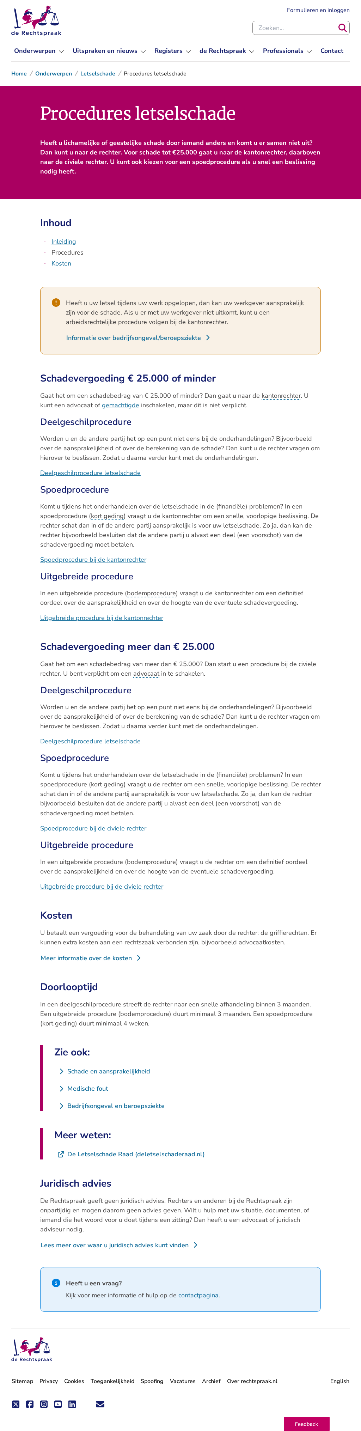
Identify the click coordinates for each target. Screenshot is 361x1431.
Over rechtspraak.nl (252, 1381)
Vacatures (183, 1381)
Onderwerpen (53, 74)
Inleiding (63, 241)
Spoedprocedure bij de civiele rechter (93, 828)
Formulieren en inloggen (318, 10)
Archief (211, 1381)
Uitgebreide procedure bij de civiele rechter (101, 886)
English (339, 1381)
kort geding (107, 516)
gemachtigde (120, 405)
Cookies (74, 1381)
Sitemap (22, 1381)
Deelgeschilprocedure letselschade (90, 473)
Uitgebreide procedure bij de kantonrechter (101, 618)
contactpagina (198, 1295)
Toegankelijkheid (112, 1381)
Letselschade (97, 74)
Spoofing (152, 1381)
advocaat (146, 673)
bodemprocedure (151, 593)
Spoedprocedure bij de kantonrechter (93, 559)
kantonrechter (281, 395)
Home (19, 74)
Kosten (61, 263)
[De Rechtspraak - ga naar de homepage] (36, 21)
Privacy (48, 1381)
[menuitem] (39, 51)
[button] (307, 1424)
